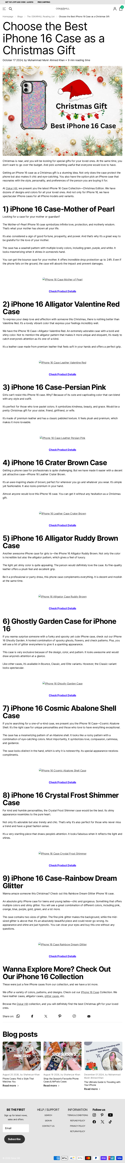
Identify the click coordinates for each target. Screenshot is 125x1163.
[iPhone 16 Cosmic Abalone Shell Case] (62, 770)
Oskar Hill (11, 188)
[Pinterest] (102, 1115)
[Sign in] (115, 9)
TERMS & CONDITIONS (77, 1115)
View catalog (4, 8)
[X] (102, 1121)
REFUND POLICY (77, 1120)
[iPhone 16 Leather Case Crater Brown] (62, 513)
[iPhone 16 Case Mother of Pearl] (62, 279)
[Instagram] (94, 1115)
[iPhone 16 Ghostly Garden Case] (62, 683)
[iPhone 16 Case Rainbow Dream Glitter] (62, 944)
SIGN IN (48, 1120)
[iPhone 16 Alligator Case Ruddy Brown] (62, 596)
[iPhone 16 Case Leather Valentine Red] (62, 362)
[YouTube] (110, 1115)
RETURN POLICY (77, 1131)
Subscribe (14, 1139)
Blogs (20, 16)
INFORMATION (78, 1109)
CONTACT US (48, 1126)
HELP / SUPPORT (48, 1109)
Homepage (8, 16)
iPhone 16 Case (90, 992)
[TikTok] (110, 1121)
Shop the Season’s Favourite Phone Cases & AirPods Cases (61, 1080)
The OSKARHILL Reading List (41, 16)
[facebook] (94, 1121)
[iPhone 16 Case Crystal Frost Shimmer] (62, 853)
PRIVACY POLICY (77, 1126)
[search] (10, 9)
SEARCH (48, 1115)
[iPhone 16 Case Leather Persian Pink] (62, 437)
